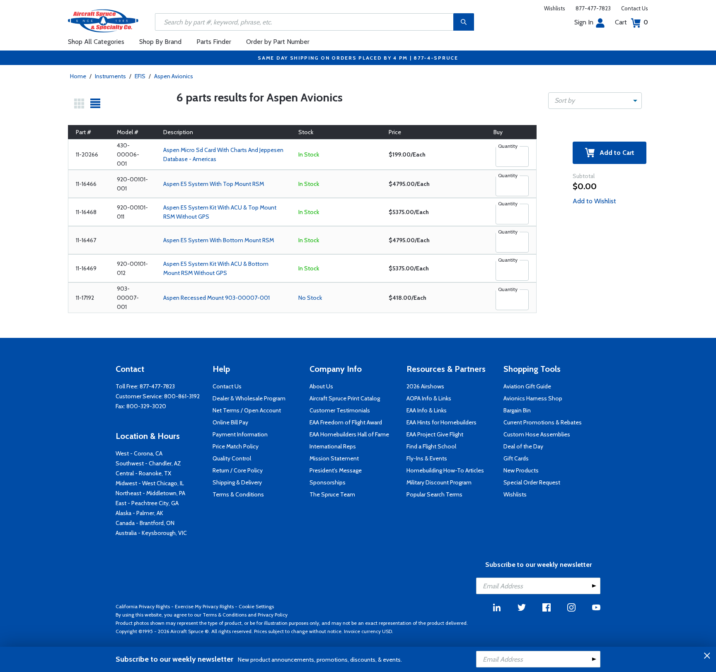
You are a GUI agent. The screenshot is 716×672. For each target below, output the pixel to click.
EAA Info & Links (426, 410)
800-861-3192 (182, 396)
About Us (321, 386)
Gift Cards (516, 458)
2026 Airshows (425, 386)
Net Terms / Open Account (247, 410)
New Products (521, 470)
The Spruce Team (332, 494)
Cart (631, 22)
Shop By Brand (160, 42)
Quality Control (232, 458)
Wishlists (554, 8)
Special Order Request (531, 482)
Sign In (583, 22)
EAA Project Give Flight (434, 434)
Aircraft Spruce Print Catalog (345, 398)
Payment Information (240, 434)
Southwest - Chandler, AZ (148, 463)
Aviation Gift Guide (527, 386)
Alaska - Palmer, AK (139, 513)
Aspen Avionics (173, 76)
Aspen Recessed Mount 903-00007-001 (216, 297)
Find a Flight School (431, 446)
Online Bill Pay (230, 422)
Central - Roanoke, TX (143, 473)
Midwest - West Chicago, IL (150, 483)
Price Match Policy (236, 446)
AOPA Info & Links (428, 398)
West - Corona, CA (139, 453)
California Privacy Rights (143, 606)
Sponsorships (328, 482)
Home (78, 76)
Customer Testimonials (340, 410)
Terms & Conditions (238, 494)
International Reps (333, 446)
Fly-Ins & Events (426, 458)
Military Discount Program (439, 482)
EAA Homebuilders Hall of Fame (349, 434)
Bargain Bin (517, 410)
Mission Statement (334, 458)
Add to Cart (614, 153)
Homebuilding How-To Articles (445, 470)
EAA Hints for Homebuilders (441, 422)
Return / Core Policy (238, 470)
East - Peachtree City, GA (147, 503)
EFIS (140, 76)
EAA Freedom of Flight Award (346, 422)
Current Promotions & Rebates (542, 422)
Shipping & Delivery (237, 482)
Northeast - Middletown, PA (150, 493)
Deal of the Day (523, 446)
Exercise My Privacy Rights (204, 606)
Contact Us (634, 8)
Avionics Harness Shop (532, 398)
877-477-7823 (593, 8)
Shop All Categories (96, 42)
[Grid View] (79, 103)
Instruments (110, 76)
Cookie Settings (256, 606)
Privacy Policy (273, 615)
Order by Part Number (278, 42)
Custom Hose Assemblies (536, 434)
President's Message (336, 470)
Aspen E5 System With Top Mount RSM (213, 184)
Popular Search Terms (434, 494)
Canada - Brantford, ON (145, 523)
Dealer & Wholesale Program (249, 398)
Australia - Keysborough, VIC (151, 533)
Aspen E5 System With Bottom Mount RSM (218, 240)
